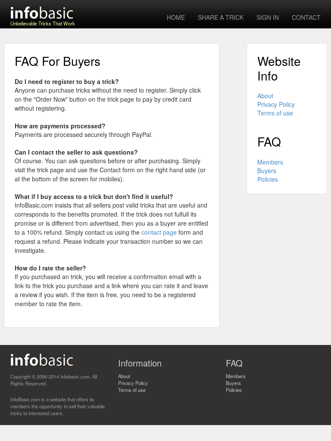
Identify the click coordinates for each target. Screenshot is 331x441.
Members (270, 162)
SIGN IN (267, 17)
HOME (176, 17)
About (265, 95)
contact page (159, 232)
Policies (267, 179)
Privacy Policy (276, 104)
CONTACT (306, 17)
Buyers (266, 170)
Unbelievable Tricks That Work (42, 21)
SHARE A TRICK (221, 17)
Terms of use (275, 113)
